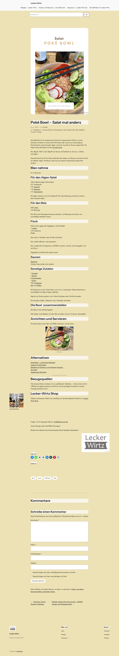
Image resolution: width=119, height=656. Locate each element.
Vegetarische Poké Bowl (38, 372)
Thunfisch (33, 132)
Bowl (33, 478)
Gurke (55, 130)
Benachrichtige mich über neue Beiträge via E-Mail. (50, 576)
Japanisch (60, 130)
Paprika (69, 130)
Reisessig (37, 189)
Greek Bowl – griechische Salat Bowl (43, 362)
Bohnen (50, 130)
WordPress (20, 651)
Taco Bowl (34, 370)
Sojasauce (34, 262)
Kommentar (35, 520)
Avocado (45, 130)
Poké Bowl (47, 478)
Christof (45, 127)
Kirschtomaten (36, 278)
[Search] (86, 14)
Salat (76, 130)
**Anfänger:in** (37, 130)
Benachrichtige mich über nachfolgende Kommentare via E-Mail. (54, 572)
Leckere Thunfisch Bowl (38, 365)
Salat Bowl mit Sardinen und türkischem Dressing (47, 367)
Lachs (65, 130)
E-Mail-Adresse (36, 554)
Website (33, 563)
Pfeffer (39, 285)
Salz (32, 285)
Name (33, 545)
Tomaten (39, 132)
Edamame (38, 283)
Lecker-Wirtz (36, 3)
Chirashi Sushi (57, 147)
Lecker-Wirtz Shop (14, 409)
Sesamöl (37, 187)
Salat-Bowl (81, 130)
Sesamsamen (38, 192)
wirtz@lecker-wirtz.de (61, 422)
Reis (73, 130)
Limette (34, 228)
